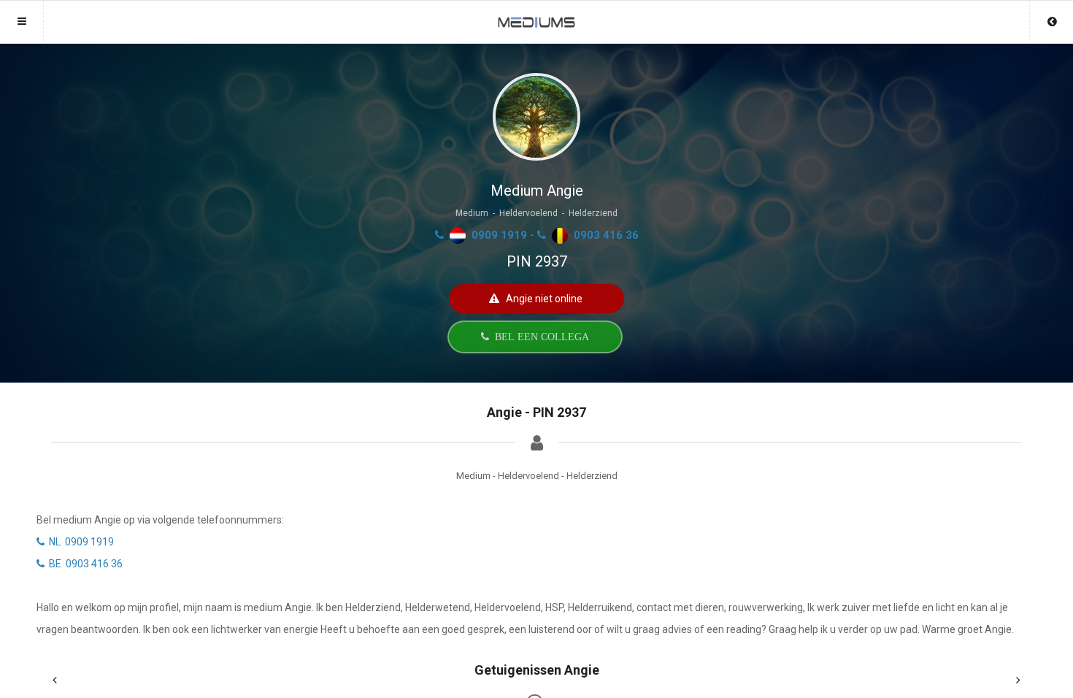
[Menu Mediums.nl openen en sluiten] (22, 21)
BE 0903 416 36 (84, 563)
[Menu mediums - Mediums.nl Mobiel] (536, 15)
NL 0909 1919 (79, 542)
